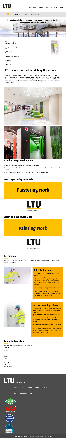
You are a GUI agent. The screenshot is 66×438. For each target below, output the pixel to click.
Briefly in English (15, 14)
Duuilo (50, 436)
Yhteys (61, 7)
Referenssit (49, 7)
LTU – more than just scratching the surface (10, 42)
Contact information (10, 60)
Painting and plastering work (11, 47)
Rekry (55, 7)
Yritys (34, 7)
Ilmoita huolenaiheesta (26, 393)
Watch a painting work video (12, 56)
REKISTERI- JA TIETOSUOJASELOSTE (22, 436)
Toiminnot (41, 7)
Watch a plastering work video (11, 52)
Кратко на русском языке (32, 14)
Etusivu (29, 7)
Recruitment (8, 64)
